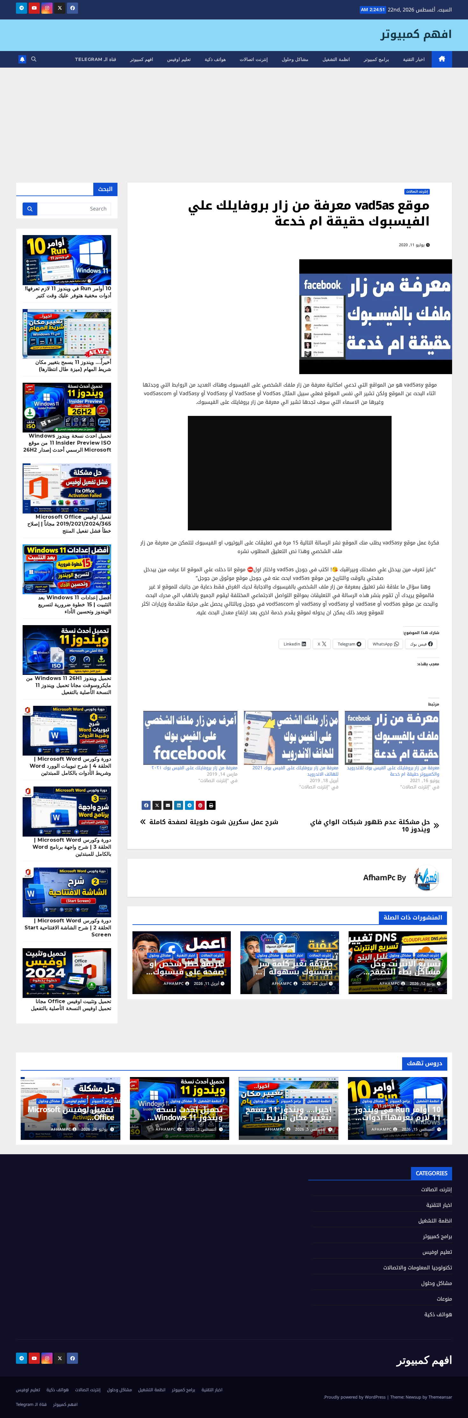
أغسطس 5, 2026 (310, 1129)
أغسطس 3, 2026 (201, 1129)
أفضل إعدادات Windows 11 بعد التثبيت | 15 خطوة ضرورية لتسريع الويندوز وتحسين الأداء (74, 605)
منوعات (444, 1299)
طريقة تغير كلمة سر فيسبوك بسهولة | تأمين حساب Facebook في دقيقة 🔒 (292, 975)
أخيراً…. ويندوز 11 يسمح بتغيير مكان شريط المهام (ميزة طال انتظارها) (288, 1121)
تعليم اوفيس (179, 59)
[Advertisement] (234, 115)
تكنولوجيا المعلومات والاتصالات (417, 1268)
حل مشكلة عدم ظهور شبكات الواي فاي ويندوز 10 (370, 825)
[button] (33, 59)
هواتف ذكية (215, 59)
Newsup (413, 1397)
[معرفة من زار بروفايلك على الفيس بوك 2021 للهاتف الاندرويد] (291, 738)
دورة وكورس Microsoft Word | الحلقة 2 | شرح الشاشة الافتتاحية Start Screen (68, 928)
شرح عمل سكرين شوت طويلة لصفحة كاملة (214, 822)
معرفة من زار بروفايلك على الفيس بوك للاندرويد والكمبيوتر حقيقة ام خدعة (393, 771)
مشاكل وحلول (295, 59)
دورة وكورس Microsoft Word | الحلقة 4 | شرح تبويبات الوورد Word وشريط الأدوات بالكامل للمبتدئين (70, 766)
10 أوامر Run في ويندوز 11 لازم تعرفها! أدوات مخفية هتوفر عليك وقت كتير (397, 1121)
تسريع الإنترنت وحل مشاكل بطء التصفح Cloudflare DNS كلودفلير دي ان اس (405, 975)
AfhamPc (379, 878)
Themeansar (440, 1397)
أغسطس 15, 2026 (418, 1129)
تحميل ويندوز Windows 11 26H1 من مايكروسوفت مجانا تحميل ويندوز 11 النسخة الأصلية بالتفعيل (68, 685)
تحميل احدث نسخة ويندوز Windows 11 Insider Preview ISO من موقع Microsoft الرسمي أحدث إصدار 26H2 (67, 443)
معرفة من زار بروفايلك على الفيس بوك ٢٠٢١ (195, 768)
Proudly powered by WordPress (355, 1397)
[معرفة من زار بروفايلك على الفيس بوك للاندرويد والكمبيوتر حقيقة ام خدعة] (392, 738)
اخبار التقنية (414, 59)
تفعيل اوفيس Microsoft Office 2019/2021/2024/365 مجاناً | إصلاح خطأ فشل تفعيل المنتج (69, 524)
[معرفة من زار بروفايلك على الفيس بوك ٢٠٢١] (190, 738)
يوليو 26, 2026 (94, 1129)
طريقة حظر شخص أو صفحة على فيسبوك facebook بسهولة (186, 971)
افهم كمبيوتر (416, 34)
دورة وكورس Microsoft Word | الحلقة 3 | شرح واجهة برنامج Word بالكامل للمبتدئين (71, 847)
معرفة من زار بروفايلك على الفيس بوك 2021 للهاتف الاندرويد (295, 771)
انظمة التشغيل (336, 59)
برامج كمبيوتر (376, 59)
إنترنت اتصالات (254, 59)
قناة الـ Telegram (95, 59)
